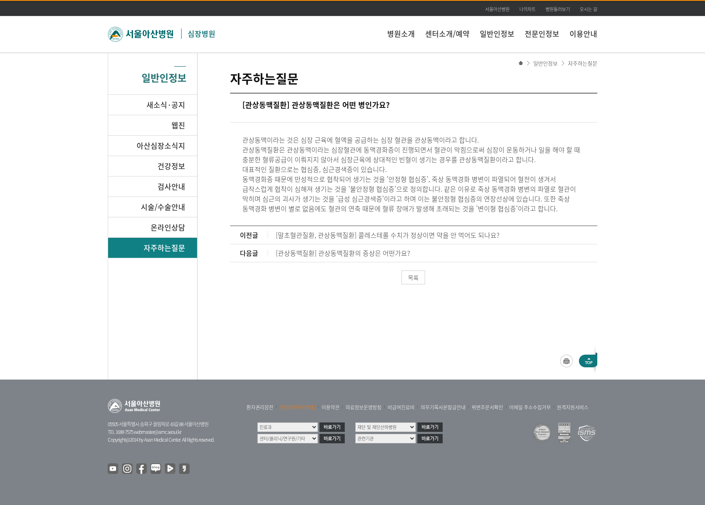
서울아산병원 (497, 9)
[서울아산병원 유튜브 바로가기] (113, 469)
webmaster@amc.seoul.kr (157, 432)
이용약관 (330, 407)
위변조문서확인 (487, 407)
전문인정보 (542, 33)
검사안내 (171, 186)
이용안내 (583, 33)
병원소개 (401, 33)
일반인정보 (497, 33)
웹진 (178, 125)
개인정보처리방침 (297, 407)
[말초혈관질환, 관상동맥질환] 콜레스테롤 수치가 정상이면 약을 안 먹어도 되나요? (387, 235)
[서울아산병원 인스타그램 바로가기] (127, 469)
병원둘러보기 (557, 9)
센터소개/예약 (447, 33)
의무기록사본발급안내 (443, 407)
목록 (413, 277)
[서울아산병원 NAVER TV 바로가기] (170, 469)
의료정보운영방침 (363, 407)
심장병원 (201, 33)
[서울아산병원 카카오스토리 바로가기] (185, 469)
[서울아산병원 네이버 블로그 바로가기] (156, 469)
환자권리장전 (259, 407)
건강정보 (171, 166)
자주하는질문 (582, 63)
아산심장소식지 (161, 145)
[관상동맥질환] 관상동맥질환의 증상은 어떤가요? (343, 253)
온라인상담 (168, 227)
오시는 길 (588, 9)
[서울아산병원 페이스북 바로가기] (142, 469)
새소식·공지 (165, 104)
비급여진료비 (401, 407)
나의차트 (527, 9)
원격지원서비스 (572, 407)
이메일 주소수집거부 (530, 407)
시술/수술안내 (163, 206)
